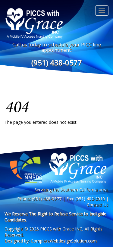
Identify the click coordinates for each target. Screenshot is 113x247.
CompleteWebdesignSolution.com (64, 241)
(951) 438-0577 (56, 62)
